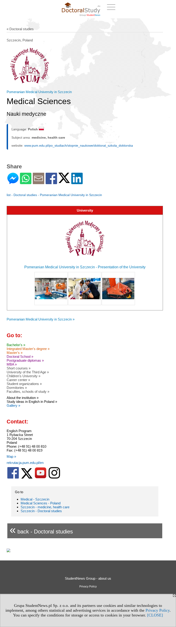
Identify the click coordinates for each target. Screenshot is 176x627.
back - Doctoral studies (41, 530)
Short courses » (18, 368)
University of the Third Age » (28, 372)
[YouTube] (40, 477)
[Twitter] (64, 181)
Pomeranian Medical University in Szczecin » (40, 319)
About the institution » (22, 398)
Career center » (18, 380)
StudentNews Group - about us (88, 578)
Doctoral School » (20, 356)
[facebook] (13, 477)
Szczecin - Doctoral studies (41, 511)
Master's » (14, 353)
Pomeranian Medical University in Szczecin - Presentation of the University (85, 267)
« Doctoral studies (20, 29)
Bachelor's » (16, 345)
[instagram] (54, 477)
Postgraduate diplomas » (25, 360)
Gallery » (13, 405)
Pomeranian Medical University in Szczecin (39, 92)
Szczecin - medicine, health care (45, 507)
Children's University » (23, 376)
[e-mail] (38, 182)
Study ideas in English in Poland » (32, 402)
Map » (11, 456)
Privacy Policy (158, 610)
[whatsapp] (25, 182)
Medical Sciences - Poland (40, 503)
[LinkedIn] (77, 182)
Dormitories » (17, 388)
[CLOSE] (155, 615)
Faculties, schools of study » (28, 391)
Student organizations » (24, 384)
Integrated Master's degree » (28, 349)
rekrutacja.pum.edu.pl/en (25, 463)
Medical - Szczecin (35, 499)
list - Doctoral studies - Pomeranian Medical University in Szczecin (54, 195)
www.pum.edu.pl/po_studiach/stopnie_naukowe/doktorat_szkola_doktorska (78, 145)
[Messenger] (13, 182)
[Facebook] (51, 182)
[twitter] (26, 477)
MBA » (12, 364)
